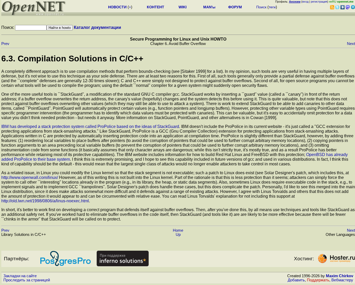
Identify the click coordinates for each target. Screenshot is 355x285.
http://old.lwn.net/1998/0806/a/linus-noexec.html (45, 201)
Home (178, 230)
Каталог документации (97, 27)
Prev (5, 44)
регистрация (319, 1)
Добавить (296, 280)
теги (272, 7)
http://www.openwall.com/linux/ (29, 177)
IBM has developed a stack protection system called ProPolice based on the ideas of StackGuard (90, 126)
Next (351, 44)
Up (178, 234)
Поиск (261, 7)
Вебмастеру (342, 280)
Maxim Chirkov (339, 276)
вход (305, 1)
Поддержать (318, 280)
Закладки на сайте (20, 276)
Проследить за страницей (26, 280)
